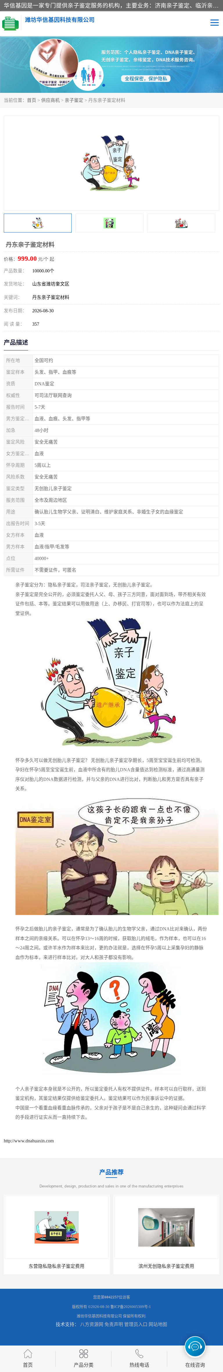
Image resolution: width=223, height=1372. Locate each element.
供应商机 (50, 100)
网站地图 (158, 1324)
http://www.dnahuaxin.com (29, 1140)
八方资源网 (91, 1324)
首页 (31, 100)
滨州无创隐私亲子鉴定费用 (56, 1266)
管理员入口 (136, 1324)
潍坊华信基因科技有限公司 (99, 1316)
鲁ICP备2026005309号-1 (130, 1306)
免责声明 (114, 1324)
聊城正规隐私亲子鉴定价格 (166, 1266)
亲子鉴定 (74, 100)
